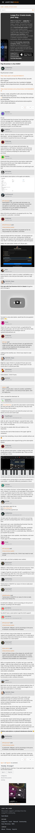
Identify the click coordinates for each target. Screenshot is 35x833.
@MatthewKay (6, 595)
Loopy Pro (12, 2)
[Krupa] (2, 323)
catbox (7, 680)
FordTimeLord (9, 194)
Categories (4, 775)
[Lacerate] (2, 485)
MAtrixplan (8, 171)
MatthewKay (8, 579)
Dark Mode (4, 816)
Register (8, 763)
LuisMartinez (8, 67)
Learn (10, 821)
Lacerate (7, 484)
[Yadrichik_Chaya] (2, 282)
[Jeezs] (2, 270)
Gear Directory (6, 824)
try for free (12, 804)
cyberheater (8, 369)
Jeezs (6, 269)
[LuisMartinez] (2, 68)
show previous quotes (8, 227)
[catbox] (2, 681)
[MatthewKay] (2, 579)
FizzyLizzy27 (8, 562)
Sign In (2, 763)
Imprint (14, 829)
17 (30, 107)
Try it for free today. (16, 58)
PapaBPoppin (8, 416)
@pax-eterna (5, 648)
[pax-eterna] (2, 608)
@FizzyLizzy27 (6, 622)
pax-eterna (8, 608)
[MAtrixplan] (2, 172)
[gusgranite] (2, 400)
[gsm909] (2, 502)
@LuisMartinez (7, 405)
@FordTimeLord (6, 225)
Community (22, 821)
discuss (18, 804)
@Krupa (4, 342)
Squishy (7, 156)
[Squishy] (2, 157)
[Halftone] (2, 130)
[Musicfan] (2, 113)
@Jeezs (4, 387)
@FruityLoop (5, 201)
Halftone (7, 129)
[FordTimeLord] (2, 195)
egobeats (7, 378)
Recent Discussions (6, 778)
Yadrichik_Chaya (9, 281)
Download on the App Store (26, 54)
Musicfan (7, 112)
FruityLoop (8, 141)
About (3, 829)
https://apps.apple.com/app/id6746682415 (12, 75)
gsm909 (7, 501)
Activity (3, 780)
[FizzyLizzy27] (2, 563)
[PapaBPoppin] (2, 416)
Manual (15, 821)
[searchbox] (17, 10)
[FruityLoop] (2, 142)
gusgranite (8, 400)
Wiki (13, 824)
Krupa (6, 322)
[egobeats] (2, 379)
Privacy (8, 829)
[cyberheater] (2, 370)
